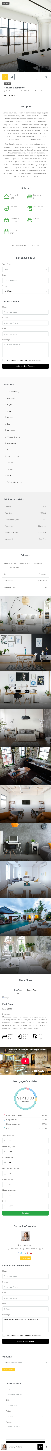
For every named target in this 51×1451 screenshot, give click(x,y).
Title (8, 1400)
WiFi (9, 476)
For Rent (8, 83)
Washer (10, 469)
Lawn (9, 424)
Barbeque (11, 398)
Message (6, 339)
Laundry (10, 418)
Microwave (11, 430)
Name (4, 307)
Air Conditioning (13, 392)
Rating (8, 1411)
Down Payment (8, 1146)
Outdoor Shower (13, 437)
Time (4, 286)
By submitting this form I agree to (23, 360)
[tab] (5, 77)
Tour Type (6, 264)
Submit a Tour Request (25, 366)
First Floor (18, 990)
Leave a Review (9, 1369)
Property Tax (7, 1179)
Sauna (9, 450)
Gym (9, 411)
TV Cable (10, 463)
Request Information (25, 1341)
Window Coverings (14, 482)
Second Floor (32, 990)
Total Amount (8, 1135)
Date (4, 275)
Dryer (9, 405)
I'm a (4, 1304)
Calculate (25, 1213)
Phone (5, 318)
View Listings (25, 1258)
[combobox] (25, 269)
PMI (4, 1201)
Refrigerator (11, 443)
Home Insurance (9, 1190)
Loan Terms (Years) (10, 1168)
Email (4, 329)
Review (9, 1422)
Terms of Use (36, 360)
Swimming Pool (13, 456)
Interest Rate (7, 1157)
